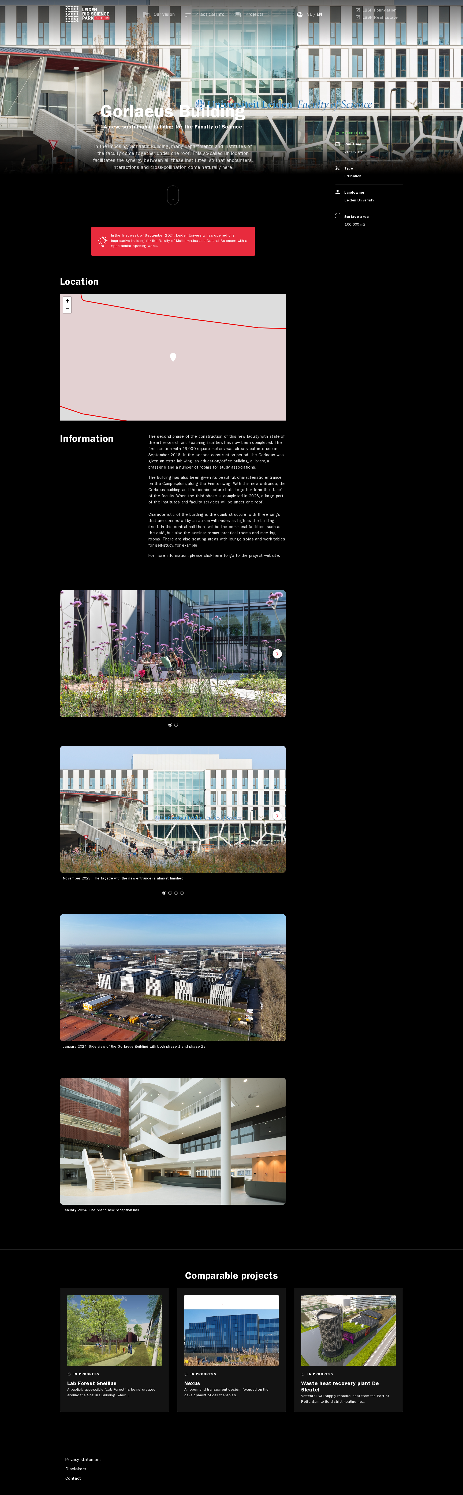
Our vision (164, 15)
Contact (73, 1479)
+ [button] (67, 300)
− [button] (67, 308)
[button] (68, 654)
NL (309, 15)
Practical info (210, 15)
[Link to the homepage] (87, 15)
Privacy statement (83, 1460)
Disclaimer (75, 1469)
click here (213, 556)
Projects (254, 15)
